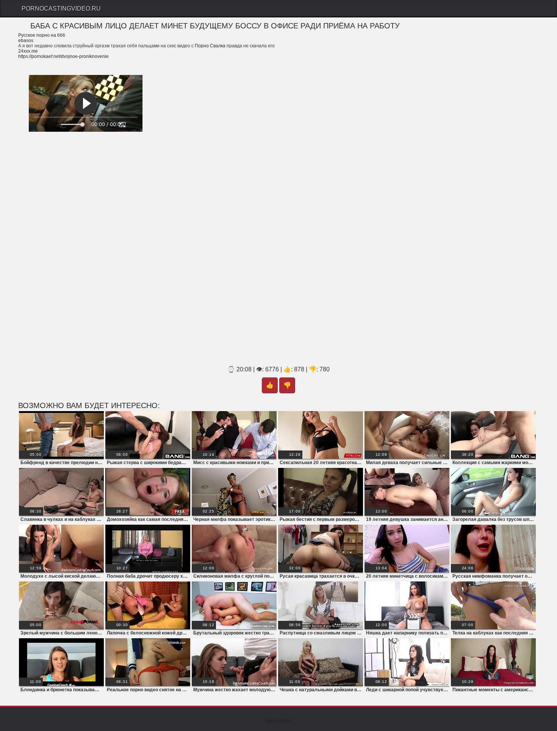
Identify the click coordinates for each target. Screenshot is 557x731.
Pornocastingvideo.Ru (61, 8)
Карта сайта (278, 720)
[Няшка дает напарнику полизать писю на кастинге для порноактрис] (407, 605)
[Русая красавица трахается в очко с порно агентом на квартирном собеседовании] (320, 548)
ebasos (25, 40)
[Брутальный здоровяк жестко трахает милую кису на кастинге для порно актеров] (234, 605)
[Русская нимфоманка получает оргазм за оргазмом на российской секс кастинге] (493, 548)
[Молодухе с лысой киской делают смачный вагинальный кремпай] (61, 548)
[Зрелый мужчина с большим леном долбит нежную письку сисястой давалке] (61, 605)
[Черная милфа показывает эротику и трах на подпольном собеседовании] (234, 492)
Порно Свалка (210, 45)
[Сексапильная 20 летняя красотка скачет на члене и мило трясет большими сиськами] (320, 435)
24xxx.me (28, 51)
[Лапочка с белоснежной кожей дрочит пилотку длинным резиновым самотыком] (147, 605)
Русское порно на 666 (41, 35)
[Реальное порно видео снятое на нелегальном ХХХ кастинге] (147, 662)
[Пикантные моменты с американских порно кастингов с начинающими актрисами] (493, 662)
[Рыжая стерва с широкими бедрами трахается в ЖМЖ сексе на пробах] (147, 435)
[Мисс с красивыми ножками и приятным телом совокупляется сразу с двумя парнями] (234, 435)
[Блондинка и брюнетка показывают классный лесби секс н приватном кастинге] (61, 662)
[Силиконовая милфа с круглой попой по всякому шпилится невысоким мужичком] (234, 548)
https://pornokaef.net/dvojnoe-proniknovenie (63, 56)
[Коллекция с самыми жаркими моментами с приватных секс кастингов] (493, 435)
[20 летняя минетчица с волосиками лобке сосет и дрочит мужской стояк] (407, 548)
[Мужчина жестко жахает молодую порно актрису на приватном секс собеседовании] (234, 662)
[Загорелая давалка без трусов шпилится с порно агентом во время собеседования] (493, 492)
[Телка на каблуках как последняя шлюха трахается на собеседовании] (493, 605)
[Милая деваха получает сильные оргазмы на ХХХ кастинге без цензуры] (407, 435)
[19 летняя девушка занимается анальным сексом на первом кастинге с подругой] (407, 492)
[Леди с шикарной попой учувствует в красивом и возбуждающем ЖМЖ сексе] (407, 662)
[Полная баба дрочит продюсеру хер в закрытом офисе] (147, 548)
